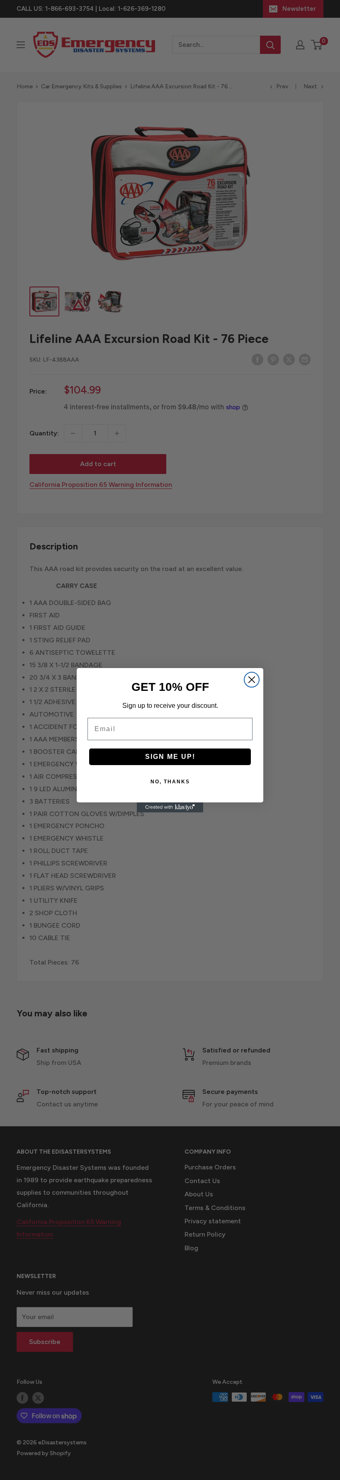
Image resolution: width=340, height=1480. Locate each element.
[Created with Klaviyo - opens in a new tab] (170, 807)
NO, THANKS (170, 782)
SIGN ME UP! (170, 756)
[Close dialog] (251, 679)
